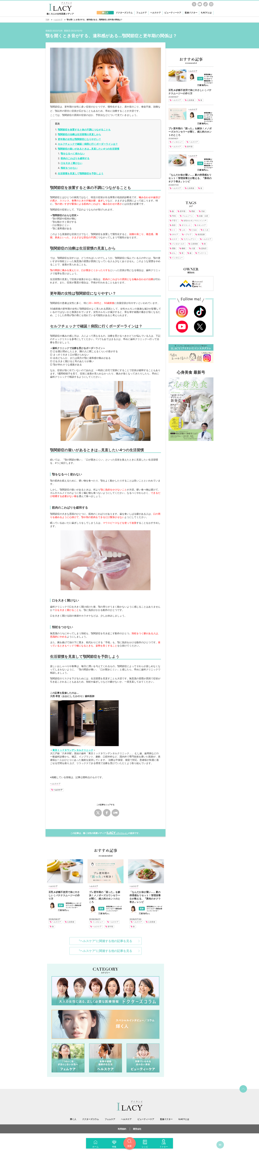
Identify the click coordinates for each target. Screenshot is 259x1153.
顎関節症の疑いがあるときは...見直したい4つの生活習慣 (88, 148)
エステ (174, 239)
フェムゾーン (187, 216)
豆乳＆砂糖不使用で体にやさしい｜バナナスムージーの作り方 (64, 895)
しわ (183, 230)
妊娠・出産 (203, 216)
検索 (129, 1146)
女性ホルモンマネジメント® (194, 220)
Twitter (194, 4)
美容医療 (201, 234)
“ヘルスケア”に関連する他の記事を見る (105, 941)
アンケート (202, 253)
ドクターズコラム (105, 990)
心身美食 (70, 922)
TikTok (205, 4)
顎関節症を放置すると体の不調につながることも (84, 129)
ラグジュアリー (189, 239)
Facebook (106, 812)
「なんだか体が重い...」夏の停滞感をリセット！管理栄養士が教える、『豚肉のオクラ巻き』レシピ (145, 896)
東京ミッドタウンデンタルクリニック (72, 749)
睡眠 (183, 248)
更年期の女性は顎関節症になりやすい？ (79, 139)
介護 (193, 248)
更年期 (110, 926)
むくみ (205, 230)
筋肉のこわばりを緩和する (75, 158)
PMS (174, 216)
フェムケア (68, 1057)
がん (174, 253)
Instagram (211, 4)
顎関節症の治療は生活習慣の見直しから (79, 134)
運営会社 (137, 1129)
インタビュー (97, 922)
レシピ (145, 1146)
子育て (174, 220)
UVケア (175, 234)
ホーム (95, 1146)
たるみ (194, 230)
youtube (200, 4)
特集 (114, 1146)
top (243, 1089)
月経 (203, 211)
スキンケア (201, 225)
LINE (115, 812)
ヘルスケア (58, 790)
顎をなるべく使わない (73, 153)
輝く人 (73, 1119)
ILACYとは (206, 12)
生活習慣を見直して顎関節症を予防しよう (80, 173)
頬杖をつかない (69, 167)
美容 (174, 225)
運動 (174, 248)
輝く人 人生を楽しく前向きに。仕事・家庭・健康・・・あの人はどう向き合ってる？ (105, 1024)
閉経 (193, 211)
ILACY (117, 833)
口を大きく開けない (71, 163)
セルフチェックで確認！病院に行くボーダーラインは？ (88, 143)
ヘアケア (187, 234)
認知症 (204, 248)
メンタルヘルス (178, 244)
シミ (174, 230)
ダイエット (186, 225)
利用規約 (122, 1129)
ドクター (163, 1146)
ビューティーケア (143, 1057)
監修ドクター (191, 12)
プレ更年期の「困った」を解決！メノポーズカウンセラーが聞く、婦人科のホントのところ (104, 896)
